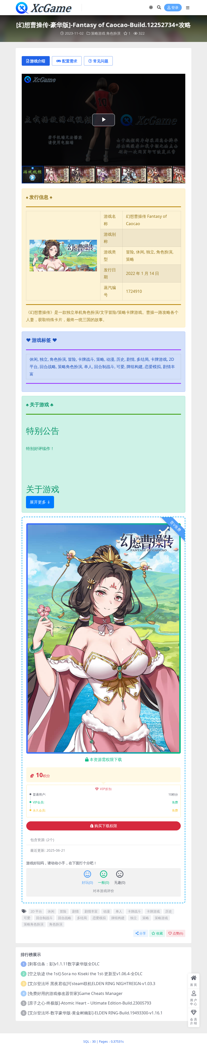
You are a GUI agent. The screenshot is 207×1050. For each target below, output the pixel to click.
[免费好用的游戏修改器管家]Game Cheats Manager (75, 993)
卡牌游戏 (153, 911)
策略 (145, 918)
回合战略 (64, 918)
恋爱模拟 (99, 918)
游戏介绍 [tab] (37, 60)
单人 (119, 911)
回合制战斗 (44, 918)
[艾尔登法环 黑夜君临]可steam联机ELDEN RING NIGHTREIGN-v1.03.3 (91, 983)
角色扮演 (113, 33)
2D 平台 (36, 911)
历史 (168, 911)
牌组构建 (117, 918)
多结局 (82, 918)
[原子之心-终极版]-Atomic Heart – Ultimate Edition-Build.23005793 (89, 1003)
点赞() (178, 933)
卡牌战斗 (134, 911)
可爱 (27, 918)
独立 (133, 918)
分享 (142, 933)
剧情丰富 (91, 911)
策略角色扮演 (33, 924)
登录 (174, 8)
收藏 (159, 933)
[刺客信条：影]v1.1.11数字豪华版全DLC (63, 964)
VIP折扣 (106, 789)
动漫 (106, 911)
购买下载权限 (105, 826)
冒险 (63, 911)
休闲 (51, 911)
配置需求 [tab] (69, 60)
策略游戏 (98, 33)
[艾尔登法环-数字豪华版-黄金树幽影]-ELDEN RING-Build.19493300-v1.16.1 (95, 1013)
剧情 (75, 911)
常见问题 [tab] (100, 60)
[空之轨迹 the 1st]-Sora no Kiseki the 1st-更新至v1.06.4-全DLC (85, 973)
